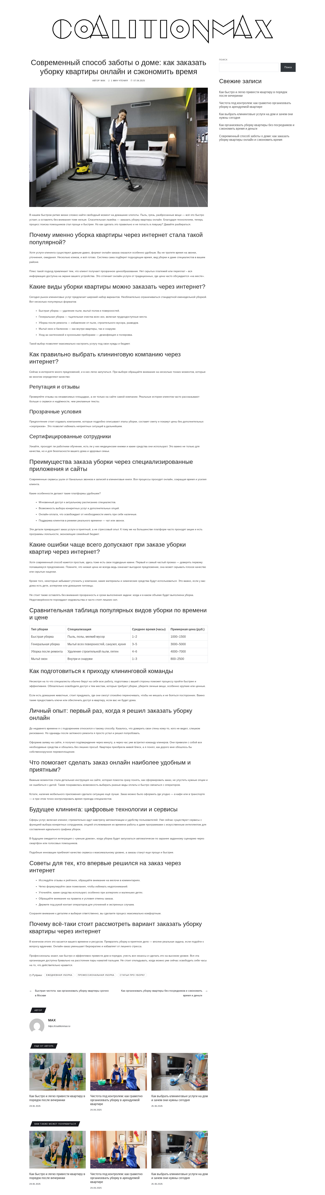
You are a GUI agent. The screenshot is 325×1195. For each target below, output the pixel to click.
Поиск (223, 60)
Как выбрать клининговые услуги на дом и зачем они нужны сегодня (256, 115)
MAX (103, 80)
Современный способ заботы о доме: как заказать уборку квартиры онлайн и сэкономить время (254, 137)
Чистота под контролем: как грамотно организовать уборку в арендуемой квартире (116, 1100)
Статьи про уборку (132, 975)
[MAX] (36, 1026)
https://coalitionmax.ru (59, 1026)
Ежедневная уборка (59, 975)
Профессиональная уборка (96, 975)
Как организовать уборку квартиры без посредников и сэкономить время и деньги (256, 126)
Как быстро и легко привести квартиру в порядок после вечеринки (253, 94)
